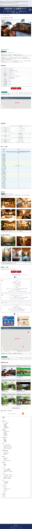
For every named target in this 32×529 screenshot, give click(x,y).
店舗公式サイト (7, 49)
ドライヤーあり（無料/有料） (8, 476)
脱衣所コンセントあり (7, 477)
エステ (5, 487)
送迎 (4, 459)
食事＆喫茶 (5, 483)
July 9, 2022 (24, 291)
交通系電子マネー (6, 453)
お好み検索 (13, 12)
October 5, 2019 (22, 310)
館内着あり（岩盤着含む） (7, 478)
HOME (16, 525)
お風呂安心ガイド (18, 12)
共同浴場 (5, 424)
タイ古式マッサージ (7, 489)
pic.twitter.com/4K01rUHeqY (17, 289)
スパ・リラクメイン (7, 422)
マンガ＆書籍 (6, 482)
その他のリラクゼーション (7, 488)
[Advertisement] (16, 42)
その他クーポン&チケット (7, 470)
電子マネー (5, 454)
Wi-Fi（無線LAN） (6, 481)
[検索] (23, 413)
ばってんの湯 (11, 68)
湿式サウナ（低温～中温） (7, 448)
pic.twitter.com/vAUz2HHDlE (24, 297)
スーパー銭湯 (6, 423)
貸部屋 (5, 465)
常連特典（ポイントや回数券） (8, 471)
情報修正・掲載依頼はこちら (19, 353)
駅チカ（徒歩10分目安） (7, 460)
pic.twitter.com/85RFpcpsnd (21, 309)
